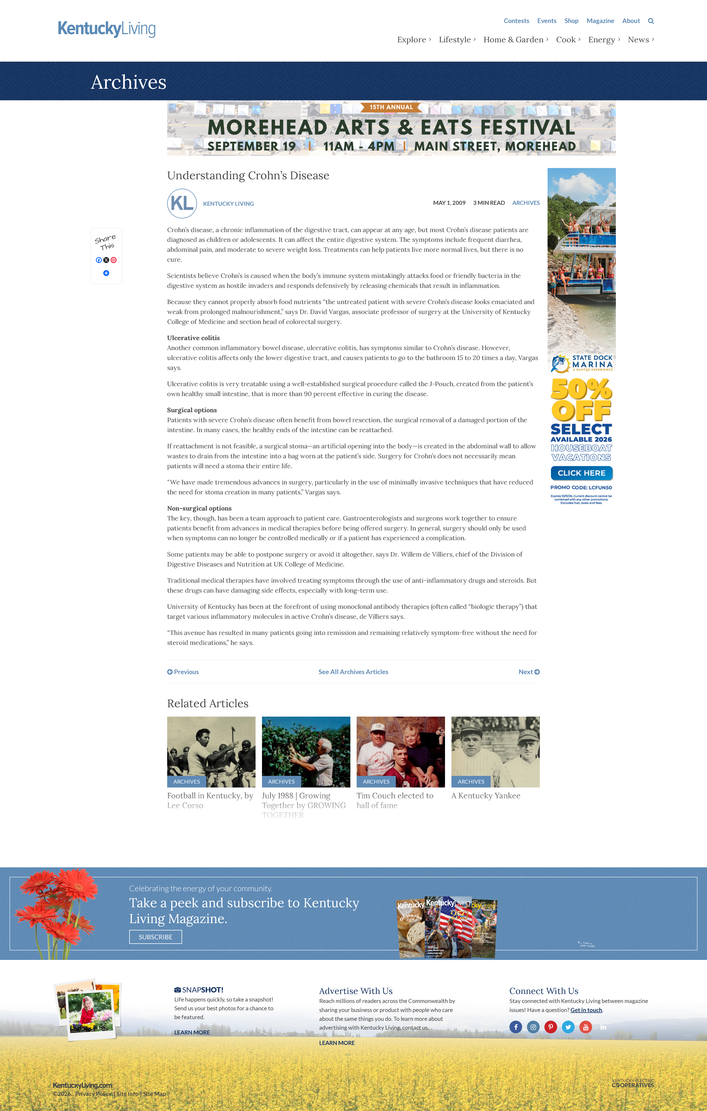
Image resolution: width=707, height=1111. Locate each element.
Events (547, 20)
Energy (601, 39)
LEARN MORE (337, 1042)
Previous (186, 671)
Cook (566, 39)
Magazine (600, 20)
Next (526, 671)
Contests (516, 20)
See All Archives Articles (353, 671)
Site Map (154, 1093)
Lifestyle (455, 39)
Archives (526, 202)
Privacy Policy (93, 1093)
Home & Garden (514, 39)
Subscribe (156, 937)
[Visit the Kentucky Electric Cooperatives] (633, 1083)
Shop (571, 20)
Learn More (192, 1032)
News (638, 39)
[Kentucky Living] (118, 32)
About (631, 20)
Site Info (127, 1093)
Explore (411, 39)
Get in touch (586, 1009)
